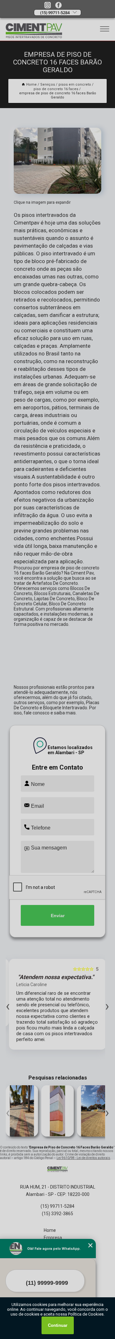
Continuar (57, 1325)
